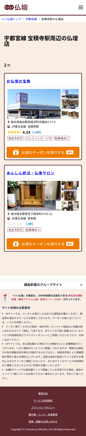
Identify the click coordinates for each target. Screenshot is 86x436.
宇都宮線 (31, 19)
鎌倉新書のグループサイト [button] (43, 284)
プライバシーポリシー (43, 407)
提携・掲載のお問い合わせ (43, 421)
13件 (37, 132)
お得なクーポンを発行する (46, 152)
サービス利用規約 (43, 400)
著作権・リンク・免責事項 (43, 414)
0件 (30, 223)
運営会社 (43, 393)
